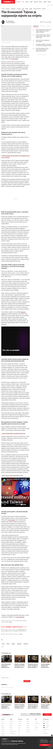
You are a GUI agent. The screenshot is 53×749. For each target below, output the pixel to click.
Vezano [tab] (48, 26)
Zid (23, 1)
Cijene (44, 1)
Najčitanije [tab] (43, 26)
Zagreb (30, 8)
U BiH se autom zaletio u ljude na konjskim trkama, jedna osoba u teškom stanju (43, 36)
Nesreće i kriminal (37, 8)
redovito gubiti (11, 520)
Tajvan (13, 645)
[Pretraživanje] (51, 5)
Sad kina (19, 645)
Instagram (47, 726)
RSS (36, 731)
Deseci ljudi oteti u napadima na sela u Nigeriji (43, 41)
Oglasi (40, 1)
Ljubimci (19, 726)
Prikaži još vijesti (42, 54)
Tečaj (36, 722)
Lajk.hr (27, 726)
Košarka (11, 731)
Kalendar (28, 733)
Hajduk (11, 726)
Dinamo (11, 724)
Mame (19, 731)
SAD (3, 645)
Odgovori (28, 731)
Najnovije (8, 8)
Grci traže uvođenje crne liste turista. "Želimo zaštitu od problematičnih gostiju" (42, 50)
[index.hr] (8, 2)
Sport (31, 1)
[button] (3, 660)
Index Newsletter (20, 617)
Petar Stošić (10, 21)
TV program (37, 724)
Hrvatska (18, 8)
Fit (18, 735)
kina (8, 645)
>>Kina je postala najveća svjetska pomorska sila (13, 433)
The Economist (14, 58)
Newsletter (45, 735)
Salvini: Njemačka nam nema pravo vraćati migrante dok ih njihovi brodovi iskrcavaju (43, 31)
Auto (19, 733)
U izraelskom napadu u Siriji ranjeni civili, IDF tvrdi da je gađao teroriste (43, 45)
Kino (36, 726)
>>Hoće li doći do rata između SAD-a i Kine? (12, 475)
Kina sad (26, 645)
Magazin (20, 720)
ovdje (6, 632)
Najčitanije (13, 8)
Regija (26, 8)
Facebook (47, 722)
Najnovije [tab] (36, 26)
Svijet (23, 8)
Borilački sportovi (13, 733)
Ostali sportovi (12, 735)
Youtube (47, 724)
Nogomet (11, 722)
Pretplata (19, 1)
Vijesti (26, 1)
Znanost (43, 8)
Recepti (27, 724)
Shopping (20, 722)
